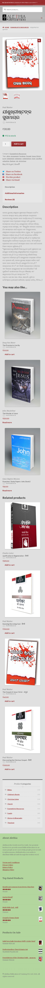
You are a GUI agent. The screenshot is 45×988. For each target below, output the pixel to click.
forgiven (22, 156)
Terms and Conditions (11, 862)
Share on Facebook (14, 174)
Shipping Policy (8, 870)
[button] (39, 40)
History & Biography (14, 818)
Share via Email (13, 180)
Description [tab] (10, 187)
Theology (10, 823)
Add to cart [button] (10, 354)
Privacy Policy (8, 865)
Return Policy (8, 867)
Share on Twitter (13, 171)
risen (33, 158)
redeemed (10, 158)
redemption (26, 158)
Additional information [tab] (14, 193)
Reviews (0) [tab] (10, 199)
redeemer (18, 158)
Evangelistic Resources (19, 27)
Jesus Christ (36, 156)
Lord (4, 158)
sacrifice (39, 158)
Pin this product (13, 177)
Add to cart (18, 144)
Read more (7, 422)
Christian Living (13, 799)
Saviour (12, 161)
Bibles (9, 790)
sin (17, 161)
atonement (15, 156)
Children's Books (13, 794)
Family (9, 813)
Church (10, 804)
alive (8, 156)
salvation (6, 161)
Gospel (28, 156)
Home (7, 27)
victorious (22, 161)
